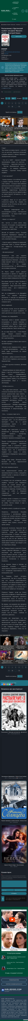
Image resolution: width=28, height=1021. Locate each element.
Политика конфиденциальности (14, 984)
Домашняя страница (16, 3)
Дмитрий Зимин (16, 51)
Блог (15, 19)
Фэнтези (18, 24)
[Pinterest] (12, 684)
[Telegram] (10, 684)
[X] (13, 684)
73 (19, 106)
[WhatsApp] (8, 684)
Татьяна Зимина (8, 51)
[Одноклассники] (4, 684)
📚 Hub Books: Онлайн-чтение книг (8, 24)
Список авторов (15, 14)
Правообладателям (14, 980)
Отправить (14, 893)
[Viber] (6, 684)
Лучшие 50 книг (16, 8)
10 (12, 106)
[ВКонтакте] (2, 684)
